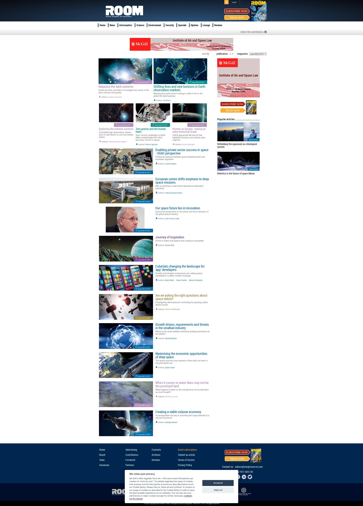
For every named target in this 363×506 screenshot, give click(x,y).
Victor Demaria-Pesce (173, 193)
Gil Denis (166, 100)
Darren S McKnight (172, 309)
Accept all (218, 483)
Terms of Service (186, 460)
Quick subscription (187, 449)
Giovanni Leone (171, 396)
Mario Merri (169, 280)
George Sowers (171, 422)
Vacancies (104, 465)
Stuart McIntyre (171, 338)
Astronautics (125, 25)
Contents (156, 449)
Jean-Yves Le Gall (172, 218)
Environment (154, 25)
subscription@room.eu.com (249, 466)
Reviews (218, 25)
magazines (242, 53)
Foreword (130, 460)
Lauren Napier (170, 163)
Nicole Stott (169, 245)
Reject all (218, 490)
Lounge (206, 25)
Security (169, 25)
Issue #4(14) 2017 (143, 82)
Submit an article (186, 455)
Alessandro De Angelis (117, 141)
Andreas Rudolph (115, 97)
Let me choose (136, 499)
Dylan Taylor (170, 367)
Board (102, 455)
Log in (234, 2)
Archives (156, 455)
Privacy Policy (185, 465)
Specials (182, 25)
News (112, 25)
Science (140, 25)
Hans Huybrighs (188, 144)
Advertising (131, 449)
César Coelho (181, 280)
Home (102, 25)
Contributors (131, 455)
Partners (129, 465)
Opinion (194, 25)
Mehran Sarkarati (195, 280)
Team (102, 460)
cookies (187, 496)
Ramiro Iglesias (151, 144)
